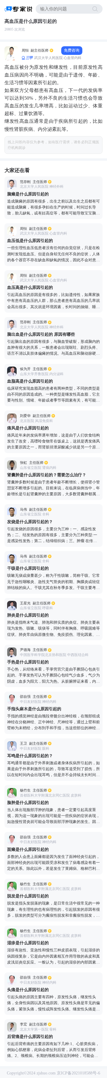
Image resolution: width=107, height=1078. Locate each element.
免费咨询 (71, 50)
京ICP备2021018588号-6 (78, 1073)
